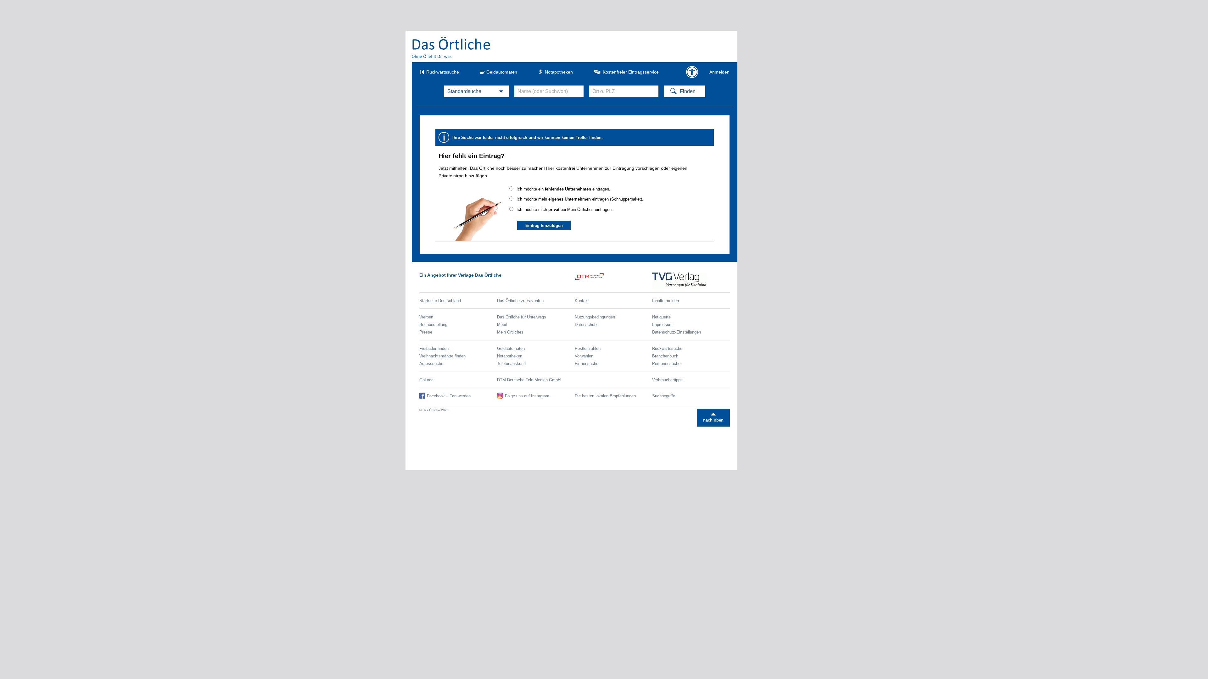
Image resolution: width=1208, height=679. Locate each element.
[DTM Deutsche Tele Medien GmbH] (613, 281)
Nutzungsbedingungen (595, 317)
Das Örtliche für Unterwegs (521, 317)
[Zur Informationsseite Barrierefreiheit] (692, 72)
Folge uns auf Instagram (527, 396)
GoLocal (426, 380)
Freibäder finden (434, 348)
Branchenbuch (665, 356)
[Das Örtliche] (451, 47)
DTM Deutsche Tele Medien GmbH (529, 380)
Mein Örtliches (510, 332)
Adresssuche (431, 363)
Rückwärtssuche (442, 72)
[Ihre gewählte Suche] (476, 91)
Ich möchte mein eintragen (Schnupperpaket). (580, 199)
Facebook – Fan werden (449, 396)
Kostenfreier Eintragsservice (631, 72)
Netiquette (661, 317)
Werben (426, 317)
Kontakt (582, 300)
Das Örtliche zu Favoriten (520, 300)
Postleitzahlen (588, 348)
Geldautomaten (501, 72)
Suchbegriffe (663, 396)
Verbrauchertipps (667, 380)
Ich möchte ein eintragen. (563, 189)
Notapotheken (559, 72)
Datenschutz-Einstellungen (676, 332)
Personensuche (666, 363)
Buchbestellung (433, 324)
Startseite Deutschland (440, 300)
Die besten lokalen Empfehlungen (605, 396)
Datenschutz (586, 324)
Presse (425, 332)
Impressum (662, 324)
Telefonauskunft (511, 363)
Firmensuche (586, 363)
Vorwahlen (584, 356)
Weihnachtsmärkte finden (442, 356)
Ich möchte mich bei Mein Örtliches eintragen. (565, 209)
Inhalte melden (665, 300)
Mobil (502, 324)
